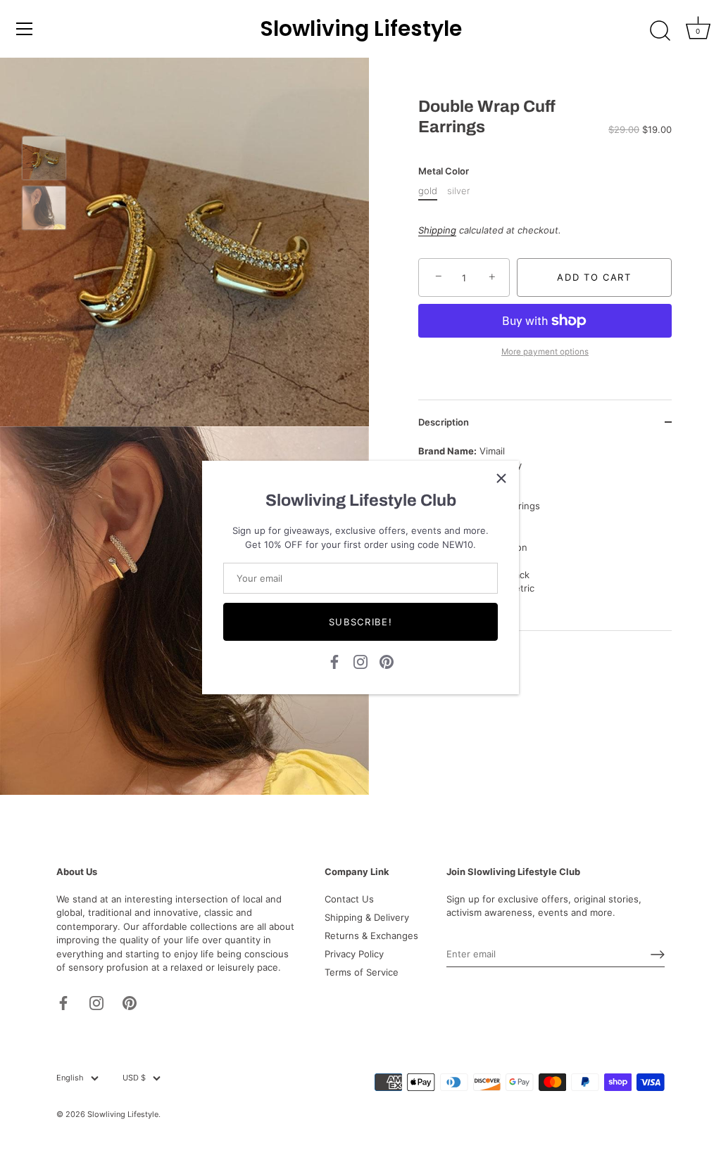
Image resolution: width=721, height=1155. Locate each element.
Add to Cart (594, 277)
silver (458, 191)
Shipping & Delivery (367, 917)
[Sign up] (658, 954)
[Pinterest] (387, 660)
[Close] (501, 478)
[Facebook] (334, 660)
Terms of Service (362, 972)
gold (427, 191)
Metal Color (443, 171)
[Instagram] (360, 660)
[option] (44, 160)
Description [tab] (443, 422)
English (70, 1078)
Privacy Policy (354, 953)
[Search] (659, 30)
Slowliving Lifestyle (361, 29)
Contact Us (349, 899)
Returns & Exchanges (371, 935)
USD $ (134, 1078)
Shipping (437, 230)
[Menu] (24, 28)
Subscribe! (361, 621)
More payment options (545, 352)
